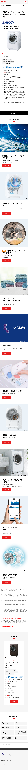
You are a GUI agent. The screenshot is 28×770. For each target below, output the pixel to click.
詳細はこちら (6, 165)
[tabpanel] (14, 673)
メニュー (25, 5)
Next (26, 41)
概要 (14, 113)
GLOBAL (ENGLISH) (4, 764)
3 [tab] (15, 707)
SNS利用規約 (3, 760)
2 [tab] (14, 707)
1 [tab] (12, 707)
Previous (1, 41)
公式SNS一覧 (9, 760)
